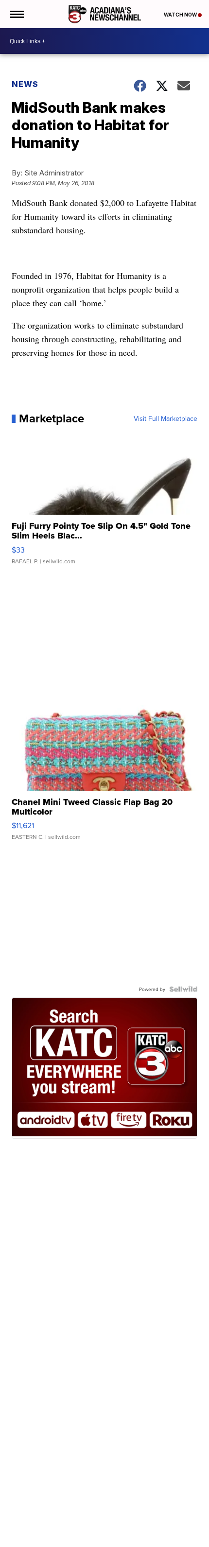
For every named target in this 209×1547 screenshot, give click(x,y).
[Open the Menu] (16, 14)
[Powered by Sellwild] (183, 989)
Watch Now (181, 14)
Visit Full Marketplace (165, 418)
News (25, 84)
